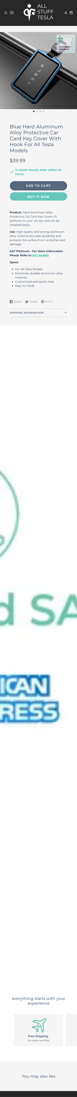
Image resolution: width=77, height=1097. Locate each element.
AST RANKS (40, 255)
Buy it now (38, 197)
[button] (34, 111)
